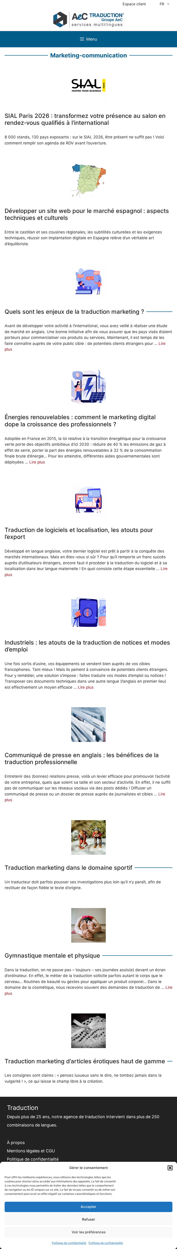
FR (162, 4)
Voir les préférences (89, 1232)
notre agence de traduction (78, 1116)
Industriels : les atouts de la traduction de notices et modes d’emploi (87, 646)
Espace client (134, 4)
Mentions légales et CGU (31, 1150)
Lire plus (37, 462)
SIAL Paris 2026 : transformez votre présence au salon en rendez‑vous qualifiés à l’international (85, 119)
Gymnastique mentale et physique (52, 955)
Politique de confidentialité (69, 1243)
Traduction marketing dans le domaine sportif (68, 867)
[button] (170, 1167)
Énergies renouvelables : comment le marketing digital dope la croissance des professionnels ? (80, 421)
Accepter (88, 1206)
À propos (16, 1142)
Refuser (88, 1219)
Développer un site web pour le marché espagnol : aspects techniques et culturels (87, 214)
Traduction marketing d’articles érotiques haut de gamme (85, 1061)
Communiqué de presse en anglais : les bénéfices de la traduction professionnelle (82, 759)
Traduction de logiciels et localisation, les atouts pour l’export (79, 533)
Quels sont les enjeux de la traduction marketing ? (74, 311)
